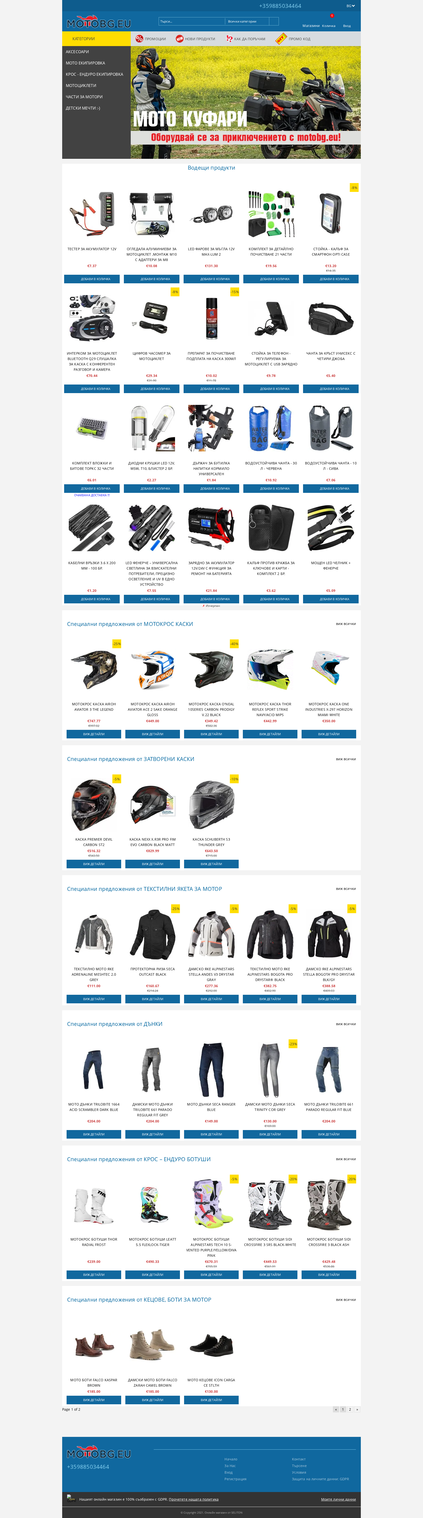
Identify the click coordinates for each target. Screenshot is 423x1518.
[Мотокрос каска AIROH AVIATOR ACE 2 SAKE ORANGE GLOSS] (152, 669)
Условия (299, 1472)
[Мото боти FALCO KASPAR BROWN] (94, 1345)
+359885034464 (280, 5)
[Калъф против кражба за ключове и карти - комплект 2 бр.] (271, 528)
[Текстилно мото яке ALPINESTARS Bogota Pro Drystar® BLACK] (270, 934)
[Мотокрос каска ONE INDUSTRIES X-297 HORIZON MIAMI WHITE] (329, 669)
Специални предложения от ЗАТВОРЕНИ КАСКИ (130, 758)
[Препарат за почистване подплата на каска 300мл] (211, 318)
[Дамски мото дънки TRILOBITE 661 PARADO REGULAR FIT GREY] (152, 1069)
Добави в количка (96, 279)
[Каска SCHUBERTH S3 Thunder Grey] (211, 804)
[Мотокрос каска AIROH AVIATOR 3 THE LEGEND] (94, 669)
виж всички (346, 623)
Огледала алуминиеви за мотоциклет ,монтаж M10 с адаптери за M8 (152, 254)
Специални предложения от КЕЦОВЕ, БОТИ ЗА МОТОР (139, 1299)
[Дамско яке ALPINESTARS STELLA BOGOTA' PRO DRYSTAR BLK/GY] (329, 934)
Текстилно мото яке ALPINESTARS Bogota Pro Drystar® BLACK (270, 974)
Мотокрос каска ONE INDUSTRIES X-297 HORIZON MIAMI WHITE (328, 709)
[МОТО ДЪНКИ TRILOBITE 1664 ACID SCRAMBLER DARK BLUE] (94, 1069)
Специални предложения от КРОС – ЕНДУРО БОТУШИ (139, 1159)
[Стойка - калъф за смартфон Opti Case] (331, 214)
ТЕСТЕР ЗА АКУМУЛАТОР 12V (92, 249)
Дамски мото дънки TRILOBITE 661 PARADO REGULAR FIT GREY (152, 1109)
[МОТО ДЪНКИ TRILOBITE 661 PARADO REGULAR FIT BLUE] (329, 1069)
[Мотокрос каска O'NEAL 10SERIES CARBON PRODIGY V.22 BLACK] (211, 669)
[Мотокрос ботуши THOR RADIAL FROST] (94, 1205)
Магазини (311, 25)
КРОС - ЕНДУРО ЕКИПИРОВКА (94, 74)
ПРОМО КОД (299, 39)
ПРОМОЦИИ (155, 39)
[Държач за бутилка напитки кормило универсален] (211, 428)
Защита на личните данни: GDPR (320, 1479)
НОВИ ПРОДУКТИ (200, 39)
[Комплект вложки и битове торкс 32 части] (92, 428)
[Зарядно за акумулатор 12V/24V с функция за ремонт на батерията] (211, 528)
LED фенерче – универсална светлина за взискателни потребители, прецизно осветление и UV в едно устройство (152, 573)
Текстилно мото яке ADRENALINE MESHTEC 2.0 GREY (94, 974)
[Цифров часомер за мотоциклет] (151, 318)
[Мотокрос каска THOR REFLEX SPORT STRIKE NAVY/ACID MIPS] (270, 669)
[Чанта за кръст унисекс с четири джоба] (331, 318)
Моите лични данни (338, 1499)
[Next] (353, 105)
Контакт (299, 1459)
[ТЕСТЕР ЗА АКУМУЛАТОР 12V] (92, 214)
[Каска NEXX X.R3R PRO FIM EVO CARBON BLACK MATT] (152, 804)
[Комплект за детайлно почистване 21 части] (271, 214)
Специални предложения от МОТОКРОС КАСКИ (130, 623)
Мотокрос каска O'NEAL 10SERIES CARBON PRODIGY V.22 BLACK (211, 709)
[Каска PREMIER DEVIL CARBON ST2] (94, 804)
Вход (347, 26)
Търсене (299, 1465)
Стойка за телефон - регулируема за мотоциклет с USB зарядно (271, 358)
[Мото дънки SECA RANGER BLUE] (211, 1069)
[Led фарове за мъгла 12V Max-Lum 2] (211, 214)
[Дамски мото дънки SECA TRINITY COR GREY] (270, 1069)
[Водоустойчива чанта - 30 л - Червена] (271, 428)
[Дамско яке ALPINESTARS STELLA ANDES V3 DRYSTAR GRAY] (211, 934)
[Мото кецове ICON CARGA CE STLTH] (211, 1345)
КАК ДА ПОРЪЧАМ (249, 39)
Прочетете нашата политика (194, 1499)
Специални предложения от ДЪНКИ (115, 1023)
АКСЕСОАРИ (77, 51)
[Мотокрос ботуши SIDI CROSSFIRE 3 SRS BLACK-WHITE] (270, 1205)
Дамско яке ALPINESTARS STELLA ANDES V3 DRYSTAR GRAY (211, 974)
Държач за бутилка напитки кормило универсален (211, 468)
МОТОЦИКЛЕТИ (81, 85)
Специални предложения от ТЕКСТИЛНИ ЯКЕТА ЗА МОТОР (144, 888)
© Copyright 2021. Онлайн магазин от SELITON (211, 1512)
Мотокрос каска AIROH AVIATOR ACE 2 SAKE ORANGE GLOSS (152, 709)
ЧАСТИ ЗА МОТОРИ (84, 97)
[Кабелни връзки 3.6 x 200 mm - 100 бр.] (92, 528)
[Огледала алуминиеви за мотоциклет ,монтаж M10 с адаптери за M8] (151, 214)
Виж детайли (94, 734)
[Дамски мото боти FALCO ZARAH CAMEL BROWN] (152, 1345)
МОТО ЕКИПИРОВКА (85, 63)
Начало (230, 1459)
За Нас (230, 1465)
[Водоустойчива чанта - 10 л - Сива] (331, 428)
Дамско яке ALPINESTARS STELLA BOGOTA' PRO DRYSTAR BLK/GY (329, 974)
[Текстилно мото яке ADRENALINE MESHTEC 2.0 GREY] (94, 934)
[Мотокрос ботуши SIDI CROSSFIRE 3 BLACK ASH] (329, 1205)
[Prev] (138, 105)
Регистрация (235, 1479)
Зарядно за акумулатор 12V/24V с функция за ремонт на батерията (211, 568)
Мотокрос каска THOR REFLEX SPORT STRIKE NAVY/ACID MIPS (270, 709)
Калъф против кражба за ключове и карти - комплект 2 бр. (271, 568)
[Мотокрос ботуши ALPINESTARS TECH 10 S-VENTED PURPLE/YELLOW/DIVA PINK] (211, 1205)
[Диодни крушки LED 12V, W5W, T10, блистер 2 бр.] (151, 428)
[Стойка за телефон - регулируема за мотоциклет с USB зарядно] (271, 318)
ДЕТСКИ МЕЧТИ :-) (83, 108)
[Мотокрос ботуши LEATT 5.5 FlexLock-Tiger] (152, 1205)
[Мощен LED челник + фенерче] (331, 528)
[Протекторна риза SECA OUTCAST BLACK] (152, 934)
